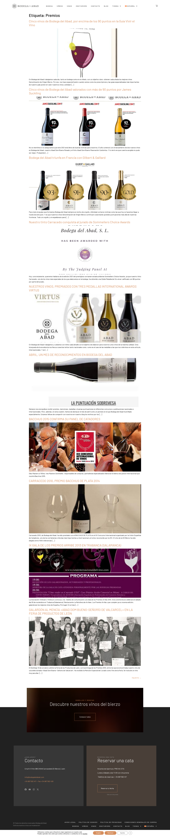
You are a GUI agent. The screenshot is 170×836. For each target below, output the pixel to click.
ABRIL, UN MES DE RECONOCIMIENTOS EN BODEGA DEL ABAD (70, 354)
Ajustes (122, 833)
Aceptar (98, 833)
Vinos (69, 6)
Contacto (95, 6)
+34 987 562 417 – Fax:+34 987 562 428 (39, 781)
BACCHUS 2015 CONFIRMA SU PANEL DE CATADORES (64, 419)
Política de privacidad (111, 822)
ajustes (85, 834)
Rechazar (110, 833)
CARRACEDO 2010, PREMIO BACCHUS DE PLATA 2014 (64, 481)
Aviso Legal (70, 822)
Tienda (115, 6)
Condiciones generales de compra (141, 822)
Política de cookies (88, 822)
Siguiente (136, 678)
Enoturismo (81, 6)
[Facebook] (26, 789)
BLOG (106, 6)
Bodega (49, 6)
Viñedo (60, 6)
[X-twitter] (38, 789)
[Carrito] (155, 6)
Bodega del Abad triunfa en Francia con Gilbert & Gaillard (67, 157)
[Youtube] (30, 789)
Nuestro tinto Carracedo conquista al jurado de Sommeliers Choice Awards (79, 222)
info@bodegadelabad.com (34, 777)
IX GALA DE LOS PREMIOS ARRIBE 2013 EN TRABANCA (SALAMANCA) (75, 545)
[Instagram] (34, 789)
